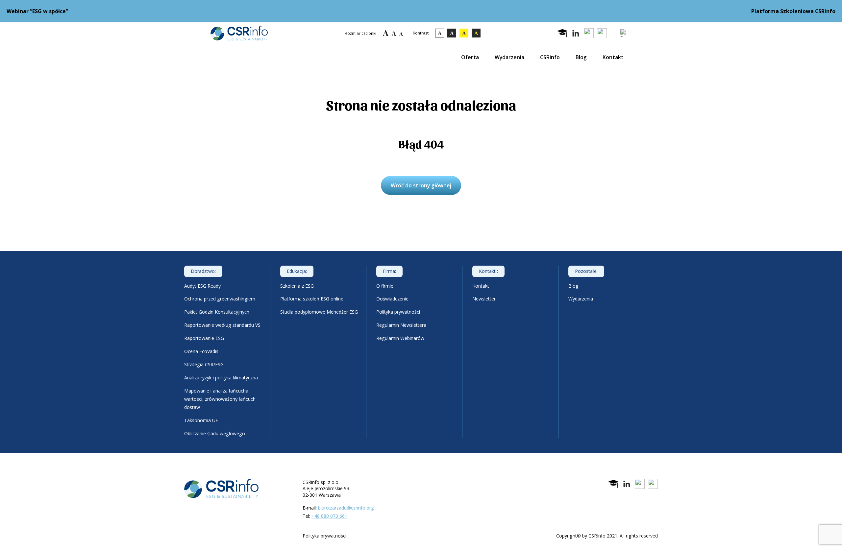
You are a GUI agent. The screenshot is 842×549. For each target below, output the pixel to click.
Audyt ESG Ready (202, 286)
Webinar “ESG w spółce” (37, 11)
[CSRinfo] (239, 33)
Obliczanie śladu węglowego (214, 433)
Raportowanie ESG (204, 338)
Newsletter (484, 299)
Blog (581, 57)
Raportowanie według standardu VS (222, 325)
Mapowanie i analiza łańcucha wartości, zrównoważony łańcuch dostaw (220, 399)
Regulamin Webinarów (400, 338)
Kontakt (613, 57)
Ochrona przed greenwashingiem (219, 299)
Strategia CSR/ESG (204, 364)
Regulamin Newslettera (401, 325)
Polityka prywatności (398, 312)
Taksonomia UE (201, 420)
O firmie (384, 286)
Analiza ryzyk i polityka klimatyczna (221, 377)
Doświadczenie (392, 299)
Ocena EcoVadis (201, 351)
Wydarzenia (509, 57)
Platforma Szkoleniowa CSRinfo (793, 11)
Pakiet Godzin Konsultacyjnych (216, 312)
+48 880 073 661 (329, 516)
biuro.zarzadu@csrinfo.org (346, 508)
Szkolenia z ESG (297, 286)
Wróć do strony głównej (421, 185)
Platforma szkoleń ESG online (311, 299)
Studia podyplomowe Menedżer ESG (319, 312)
